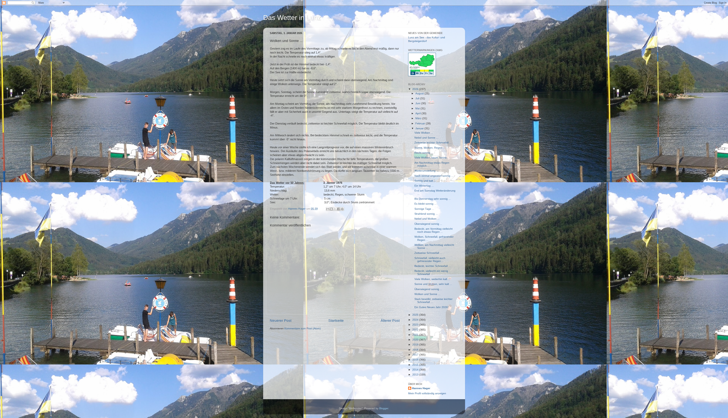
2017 (415, 354)
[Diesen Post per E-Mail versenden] (328, 209)
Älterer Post (390, 321)
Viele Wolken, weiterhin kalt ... (432, 279)
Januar (419, 128)
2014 (415, 369)
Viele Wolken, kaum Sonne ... (432, 157)
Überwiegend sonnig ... (428, 223)
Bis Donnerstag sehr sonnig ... (432, 198)
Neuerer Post (280, 321)
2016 (415, 359)
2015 (415, 364)
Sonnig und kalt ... (425, 180)
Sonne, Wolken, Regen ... (429, 147)
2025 (415, 314)
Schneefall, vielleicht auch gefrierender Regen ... (429, 260)
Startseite (336, 321)
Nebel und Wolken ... (426, 218)
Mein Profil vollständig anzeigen (427, 393)
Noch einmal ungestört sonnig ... (433, 175)
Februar (420, 123)
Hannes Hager (421, 388)
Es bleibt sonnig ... (425, 203)
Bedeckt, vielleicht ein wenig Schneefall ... (431, 272)
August (419, 93)
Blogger (383, 408)
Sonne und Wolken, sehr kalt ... (433, 284)
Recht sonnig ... (423, 152)
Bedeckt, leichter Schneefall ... (432, 266)
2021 (415, 334)
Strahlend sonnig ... (426, 213)
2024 (415, 319)
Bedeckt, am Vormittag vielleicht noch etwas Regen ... (433, 230)
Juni (418, 103)
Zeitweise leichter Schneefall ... (433, 142)
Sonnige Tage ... (424, 208)
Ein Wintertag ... (424, 185)
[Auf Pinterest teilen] (342, 209)
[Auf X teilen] (335, 209)
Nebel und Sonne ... (426, 137)
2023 (415, 324)
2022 (415, 329)
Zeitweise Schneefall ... (428, 253)
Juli (417, 98)
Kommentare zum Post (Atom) (302, 328)
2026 (415, 89)
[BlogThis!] (331, 209)
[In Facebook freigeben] (338, 209)
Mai (417, 108)
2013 (415, 374)
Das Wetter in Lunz (292, 17)
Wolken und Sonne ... (427, 294)
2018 (415, 349)
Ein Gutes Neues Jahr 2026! (431, 307)
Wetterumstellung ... (426, 170)
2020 (415, 339)
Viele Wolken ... (423, 132)
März (418, 118)
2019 (415, 344)
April (418, 113)
